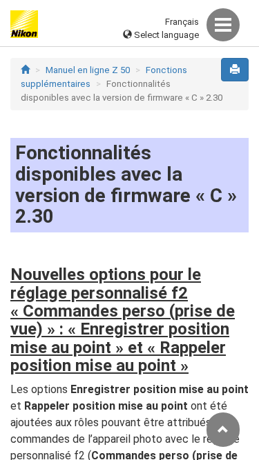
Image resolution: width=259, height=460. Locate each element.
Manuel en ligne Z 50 (88, 70)
